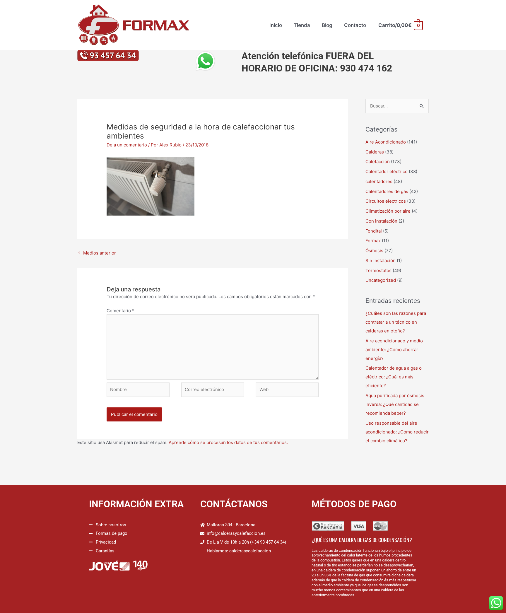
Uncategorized (380, 280)
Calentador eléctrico (386, 171)
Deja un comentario (127, 145)
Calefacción (377, 161)
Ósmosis (374, 250)
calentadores (378, 181)
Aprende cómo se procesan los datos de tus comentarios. (228, 442)
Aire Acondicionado (385, 142)
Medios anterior (97, 253)
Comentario (120, 310)
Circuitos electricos (385, 201)
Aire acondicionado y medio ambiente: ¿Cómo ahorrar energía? (394, 349)
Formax (373, 240)
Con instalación (381, 221)
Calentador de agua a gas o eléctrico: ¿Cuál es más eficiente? (393, 376)
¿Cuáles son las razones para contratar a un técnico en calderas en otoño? (395, 322)
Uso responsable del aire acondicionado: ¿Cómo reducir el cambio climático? (397, 431)
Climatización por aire (388, 211)
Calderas (374, 152)
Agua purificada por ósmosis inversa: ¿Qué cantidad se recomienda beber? (394, 404)
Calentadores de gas (386, 191)
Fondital (373, 231)
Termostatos (378, 270)
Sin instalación (380, 260)
